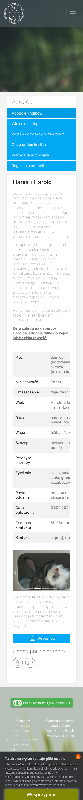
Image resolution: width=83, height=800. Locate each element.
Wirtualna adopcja (28, 123)
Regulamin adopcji (28, 165)
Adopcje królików (27, 113)
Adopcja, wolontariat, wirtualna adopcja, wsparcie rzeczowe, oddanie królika (22, 737)
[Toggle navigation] (72, 13)
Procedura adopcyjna (30, 155)
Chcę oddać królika (29, 144)
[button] (15, 572)
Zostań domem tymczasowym (38, 134)
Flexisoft (68, 736)
